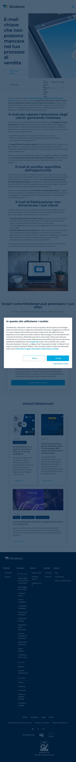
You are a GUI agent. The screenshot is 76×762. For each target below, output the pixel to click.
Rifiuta (34, 358)
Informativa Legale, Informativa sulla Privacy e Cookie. (37, 349)
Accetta (58, 358)
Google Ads (34, 342)
